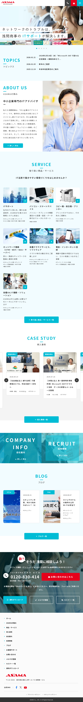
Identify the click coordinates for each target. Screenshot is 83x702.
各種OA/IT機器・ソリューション (14, 294)
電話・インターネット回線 (67, 248)
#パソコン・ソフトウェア (68, 514)
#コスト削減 (6, 221)
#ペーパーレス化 (68, 219)
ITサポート (8, 206)
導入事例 (9, 632)
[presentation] (14, 43)
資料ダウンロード (16, 599)
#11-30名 (55, 394)
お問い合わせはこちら (62, 576)
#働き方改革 (21, 221)
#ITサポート (32, 391)
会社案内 (9, 636)
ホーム (8, 618)
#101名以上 (22, 391)
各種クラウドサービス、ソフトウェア (41, 248)
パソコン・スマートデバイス (41, 207)
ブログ (8, 645)
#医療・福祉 (13, 391)
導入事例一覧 (42, 419)
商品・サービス (11, 627)
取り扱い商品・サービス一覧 (42, 320)
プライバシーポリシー (34, 694)
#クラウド (64, 394)
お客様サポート (11, 650)
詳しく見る (14, 145)
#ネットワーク (67, 510)
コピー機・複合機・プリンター (67, 207)
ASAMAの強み (11, 623)
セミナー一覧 (69, 600)
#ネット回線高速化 (8, 264)
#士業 (48, 394)
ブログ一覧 (42, 536)
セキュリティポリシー (50, 694)
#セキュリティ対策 (8, 219)
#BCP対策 (14, 221)
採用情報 (9, 641)
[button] (36, 48)
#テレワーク (18, 219)
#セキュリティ (27, 510)
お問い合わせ (11, 654)
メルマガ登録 (43, 600)
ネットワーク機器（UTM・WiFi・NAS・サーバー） (15, 250)
